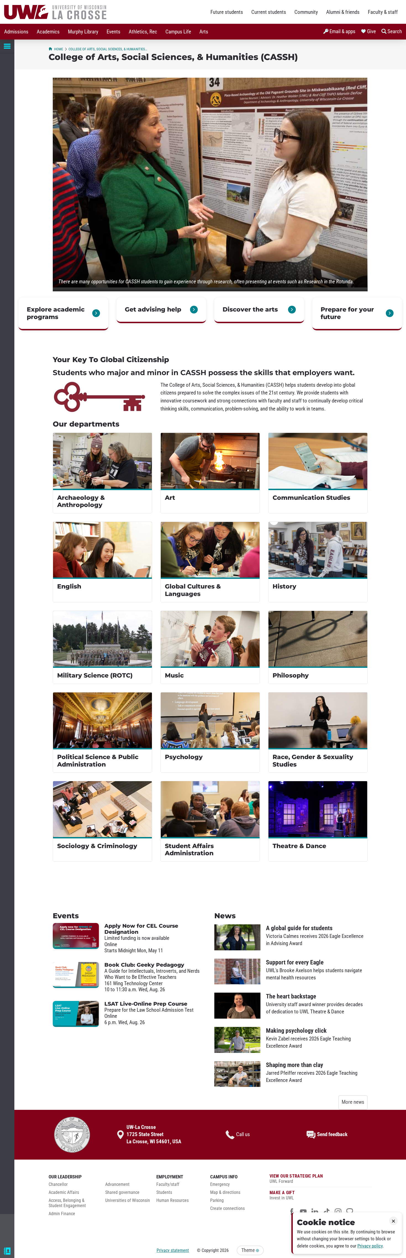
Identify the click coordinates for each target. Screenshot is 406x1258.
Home (58, 49)
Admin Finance (62, 1213)
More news (353, 1102)
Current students (268, 12)
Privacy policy (370, 1246)
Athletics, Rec (143, 32)
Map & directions (225, 1192)
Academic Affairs (64, 1192)
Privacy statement (173, 1250)
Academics (48, 32)
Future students (226, 12)
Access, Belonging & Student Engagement (67, 1203)
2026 (224, 1250)
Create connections (227, 1208)
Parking (217, 1200)
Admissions (16, 32)
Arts (203, 32)
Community (306, 12)
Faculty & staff (383, 12)
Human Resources (172, 1200)
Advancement (117, 1184)
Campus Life (178, 32)
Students (164, 1192)
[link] (63, 313)
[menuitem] (16, 32)
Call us (243, 1134)
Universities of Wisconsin (127, 1200)
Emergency (220, 1184)
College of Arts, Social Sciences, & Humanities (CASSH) (107, 49)
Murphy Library (83, 32)
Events (113, 32)
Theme (248, 1250)
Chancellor (58, 1184)
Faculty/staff (167, 1184)
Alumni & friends (343, 12)
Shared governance (122, 1192)
